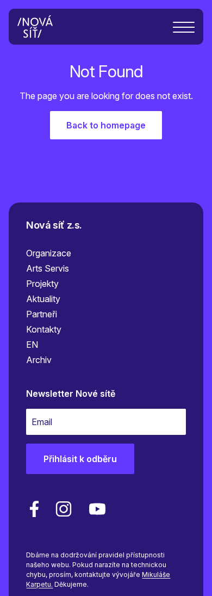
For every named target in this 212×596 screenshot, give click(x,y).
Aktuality (43, 298)
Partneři (41, 314)
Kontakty (43, 329)
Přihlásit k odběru (80, 458)
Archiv (39, 359)
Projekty (42, 283)
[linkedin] (63, 509)
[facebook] (34, 509)
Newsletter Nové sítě (70, 393)
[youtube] (95, 509)
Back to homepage (106, 125)
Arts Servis (47, 268)
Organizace (48, 253)
